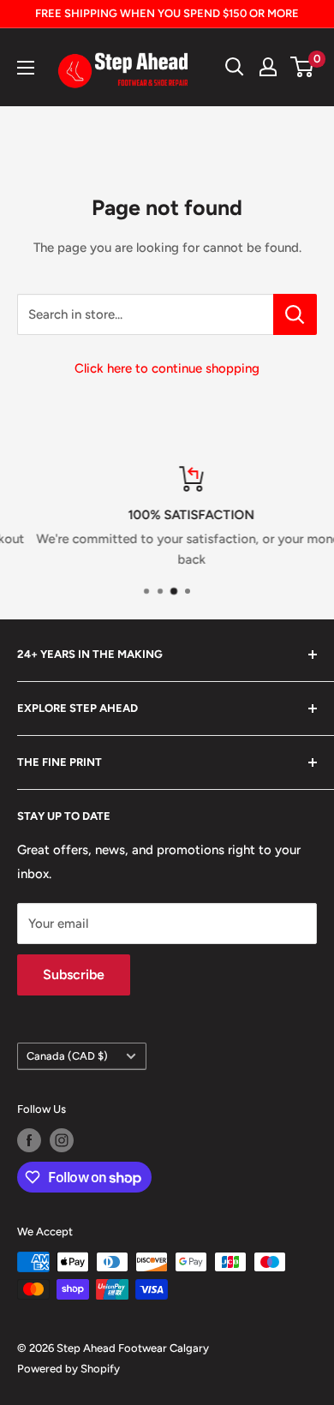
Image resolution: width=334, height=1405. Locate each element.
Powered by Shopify (68, 1368)
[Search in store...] (295, 314)
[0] (302, 67)
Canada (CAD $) (67, 1055)
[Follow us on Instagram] (62, 1140)
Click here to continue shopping (167, 368)
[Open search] (234, 66)
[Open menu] (25, 68)
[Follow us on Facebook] (29, 1140)
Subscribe (73, 974)
